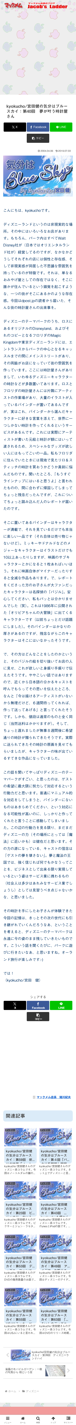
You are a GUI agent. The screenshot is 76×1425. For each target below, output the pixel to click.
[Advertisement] (38, 54)
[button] (38, 138)
